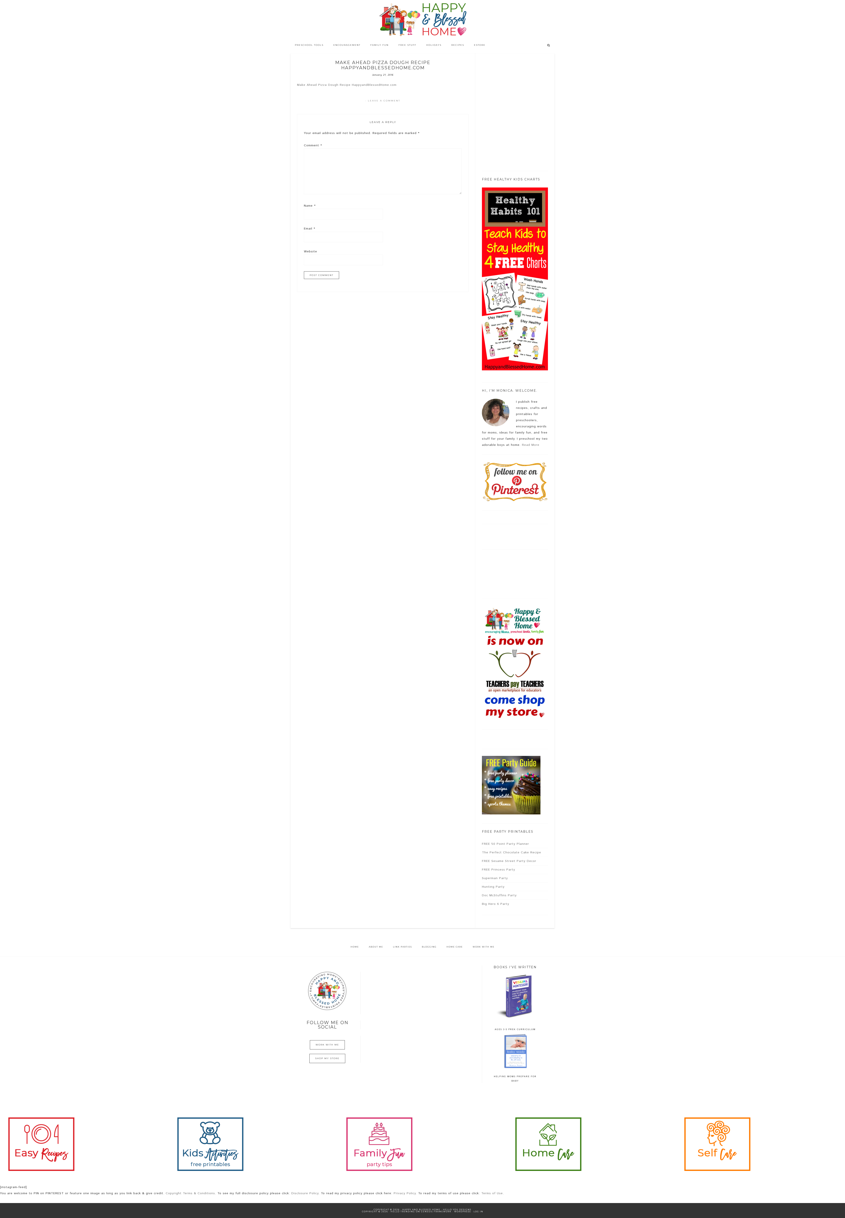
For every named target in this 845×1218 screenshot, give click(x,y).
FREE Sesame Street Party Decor (509, 861)
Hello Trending (403, 1211)
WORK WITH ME (327, 1044)
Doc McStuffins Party (499, 895)
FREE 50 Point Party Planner (505, 844)
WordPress (462, 1211)
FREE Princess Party (498, 869)
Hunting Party (493, 887)
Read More (530, 445)
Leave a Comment (384, 100)
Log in (478, 1211)
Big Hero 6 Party (495, 904)
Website (310, 251)
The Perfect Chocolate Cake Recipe (511, 852)
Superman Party (495, 878)
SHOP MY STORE (327, 1058)
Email (309, 228)
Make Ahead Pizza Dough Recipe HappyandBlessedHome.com (347, 85)
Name (310, 206)
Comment (313, 145)
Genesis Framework (436, 1211)
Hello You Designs (457, 1209)
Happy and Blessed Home (422, 19)
